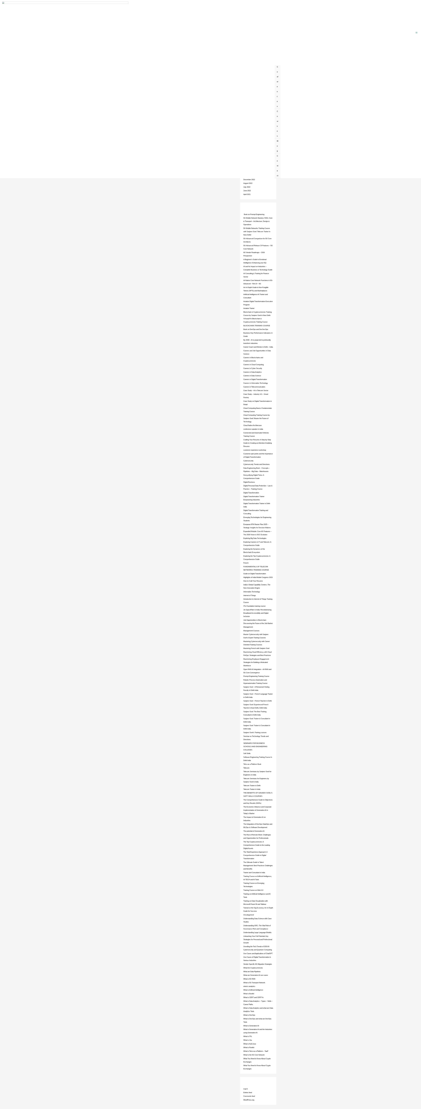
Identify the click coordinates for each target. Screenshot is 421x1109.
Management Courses (251, 631)
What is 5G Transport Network (254, 983)
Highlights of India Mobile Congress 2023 (258, 577)
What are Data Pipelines (252, 971)
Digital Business (249, 482)
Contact (277, 166)
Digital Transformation (251, 493)
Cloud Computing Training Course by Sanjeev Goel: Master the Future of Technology (256, 418)
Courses (277, 123)
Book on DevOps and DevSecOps (255, 329)
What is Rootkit (248, 1047)
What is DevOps (249, 1015)
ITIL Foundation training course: (254, 606)
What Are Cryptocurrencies (253, 968)
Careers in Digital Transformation (255, 379)
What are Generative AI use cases (255, 975)
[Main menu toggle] (416, 32)
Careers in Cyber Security (252, 368)
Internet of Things (249, 595)
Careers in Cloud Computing (253, 365)
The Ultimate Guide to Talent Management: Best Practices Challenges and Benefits (258, 865)
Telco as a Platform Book (252, 764)
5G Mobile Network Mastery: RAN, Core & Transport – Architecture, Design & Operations (257, 221)
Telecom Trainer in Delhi (251, 785)
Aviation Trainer (248, 308)
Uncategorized (248, 915)
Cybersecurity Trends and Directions (256, 464)
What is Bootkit (248, 994)
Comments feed (249, 1096)
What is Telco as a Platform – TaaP (255, 1051)
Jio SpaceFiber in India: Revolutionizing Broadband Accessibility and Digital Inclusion (257, 613)
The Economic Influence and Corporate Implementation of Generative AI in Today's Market (257, 810)
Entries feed (247, 1092)
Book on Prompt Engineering (253, 214)
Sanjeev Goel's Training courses (255, 732)
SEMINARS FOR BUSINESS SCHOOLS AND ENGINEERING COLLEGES (255, 746)
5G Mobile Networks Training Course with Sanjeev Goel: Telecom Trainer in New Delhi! (256, 231)
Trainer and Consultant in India (254, 872)
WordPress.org (248, 1100)
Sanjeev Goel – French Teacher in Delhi (257, 701)
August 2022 (247, 183)
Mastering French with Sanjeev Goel (256, 648)
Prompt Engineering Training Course (256, 676)
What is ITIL (247, 1036)
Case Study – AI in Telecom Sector (255, 390)
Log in (245, 1089)
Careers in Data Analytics (252, 372)
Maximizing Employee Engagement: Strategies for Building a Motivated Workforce (256, 662)
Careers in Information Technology (255, 383)
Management (248, 627)
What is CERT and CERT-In (253, 997)
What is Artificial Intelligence (253, 990)
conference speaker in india (253, 429)
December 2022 (249, 179)
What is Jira (247, 1040)
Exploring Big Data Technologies (254, 538)
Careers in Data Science (252, 376)
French (245, 563)
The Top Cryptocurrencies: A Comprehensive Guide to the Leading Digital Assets (256, 845)
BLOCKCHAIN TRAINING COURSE (256, 326)
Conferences (277, 86)
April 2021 (247, 194)
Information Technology (251, 592)
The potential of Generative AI (253, 831)
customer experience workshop (254, 450)
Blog (277, 146)
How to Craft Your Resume (253, 581)
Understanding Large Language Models (257, 932)
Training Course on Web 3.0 (253, 890)
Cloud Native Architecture (252, 425)
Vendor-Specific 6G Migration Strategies (257, 964)
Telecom (246, 768)
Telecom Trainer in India (251, 789)
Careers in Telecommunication (254, 387)
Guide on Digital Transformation (254, 574)
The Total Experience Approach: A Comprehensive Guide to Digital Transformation (255, 855)
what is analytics (249, 986)
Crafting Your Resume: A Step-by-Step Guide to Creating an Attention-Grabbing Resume (257, 443)
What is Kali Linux (249, 1044)
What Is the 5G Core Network (254, 1055)
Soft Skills (247, 753)
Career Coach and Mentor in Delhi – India (258, 347)
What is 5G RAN (249, 979)
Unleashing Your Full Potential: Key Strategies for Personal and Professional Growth (257, 939)
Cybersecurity (248, 461)
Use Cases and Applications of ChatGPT (258, 953)
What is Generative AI (251, 1026)
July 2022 (246, 187)
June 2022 (247, 191)
